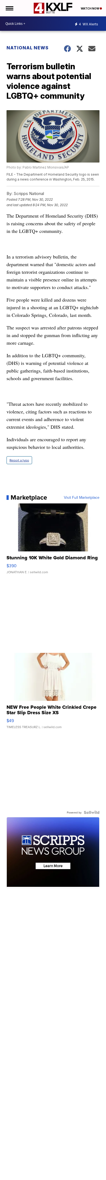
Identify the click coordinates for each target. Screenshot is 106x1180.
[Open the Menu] (9, 8)
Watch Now (90, 8)
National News (28, 47)
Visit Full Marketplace (81, 497)
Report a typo (19, 460)
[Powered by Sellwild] (91, 812)
